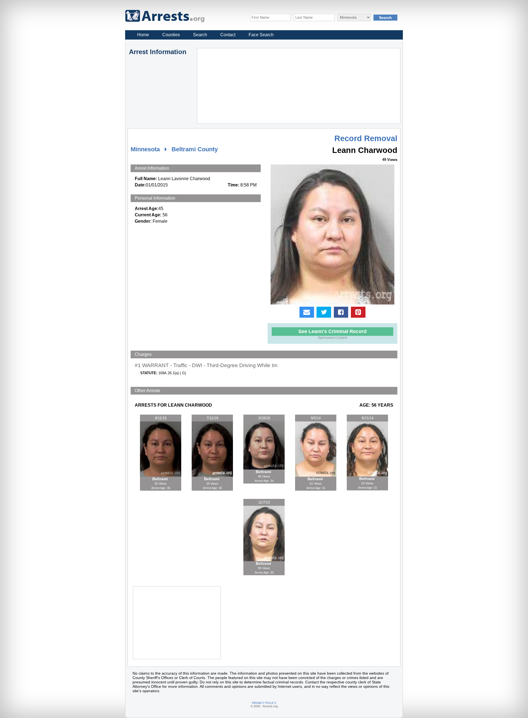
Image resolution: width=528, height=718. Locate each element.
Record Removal (365, 138)
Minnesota (145, 149)
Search (200, 34)
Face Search (261, 34)
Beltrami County (195, 149)
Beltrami (160, 479)
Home (143, 34)
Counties (171, 34)
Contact (227, 34)
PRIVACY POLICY (264, 703)
